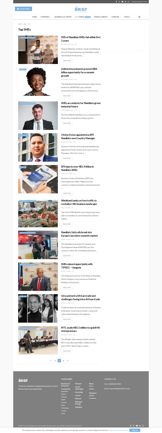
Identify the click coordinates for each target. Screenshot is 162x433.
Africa (127, 17)
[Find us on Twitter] (119, 1)
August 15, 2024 (67, 173)
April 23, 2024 (66, 239)
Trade (63, 413)
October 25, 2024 (67, 79)
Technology (65, 408)
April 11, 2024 (66, 271)
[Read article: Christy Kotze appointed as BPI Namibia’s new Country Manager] (38, 147)
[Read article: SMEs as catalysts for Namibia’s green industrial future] (38, 115)
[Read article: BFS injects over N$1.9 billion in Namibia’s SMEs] (38, 179)
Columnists (92, 398)
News (91, 383)
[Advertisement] (124, 36)
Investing (79, 392)
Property (64, 402)
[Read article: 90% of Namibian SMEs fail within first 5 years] (38, 50)
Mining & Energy (101, 17)
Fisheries (64, 397)
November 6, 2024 (67, 44)
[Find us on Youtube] (122, 1)
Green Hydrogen (79, 388)
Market (78, 398)
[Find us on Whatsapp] (128, 1)
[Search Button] (139, 16)
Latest (78, 395)
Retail (63, 405)
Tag (25, 24)
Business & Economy (63, 17)
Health (63, 400)
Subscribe (24, 9)
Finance (23, 69)
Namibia (91, 389)
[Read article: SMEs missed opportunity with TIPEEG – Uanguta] (38, 276)
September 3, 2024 (67, 110)
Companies (44, 17)
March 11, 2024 (67, 334)
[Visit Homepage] (81, 9)
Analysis (23, 296)
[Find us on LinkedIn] (125, 1)
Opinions (115, 17)
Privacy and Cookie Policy (118, 430)
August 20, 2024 (67, 142)
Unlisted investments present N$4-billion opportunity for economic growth (79, 72)
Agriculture (64, 391)
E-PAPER (84, 17)
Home (34, 17)
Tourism (63, 411)
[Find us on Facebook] (116, 1)
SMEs (29, 24)
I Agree (135, 430)
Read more (68, 60)
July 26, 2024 (66, 207)
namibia (78, 407)
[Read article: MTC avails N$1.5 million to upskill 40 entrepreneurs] (38, 340)
